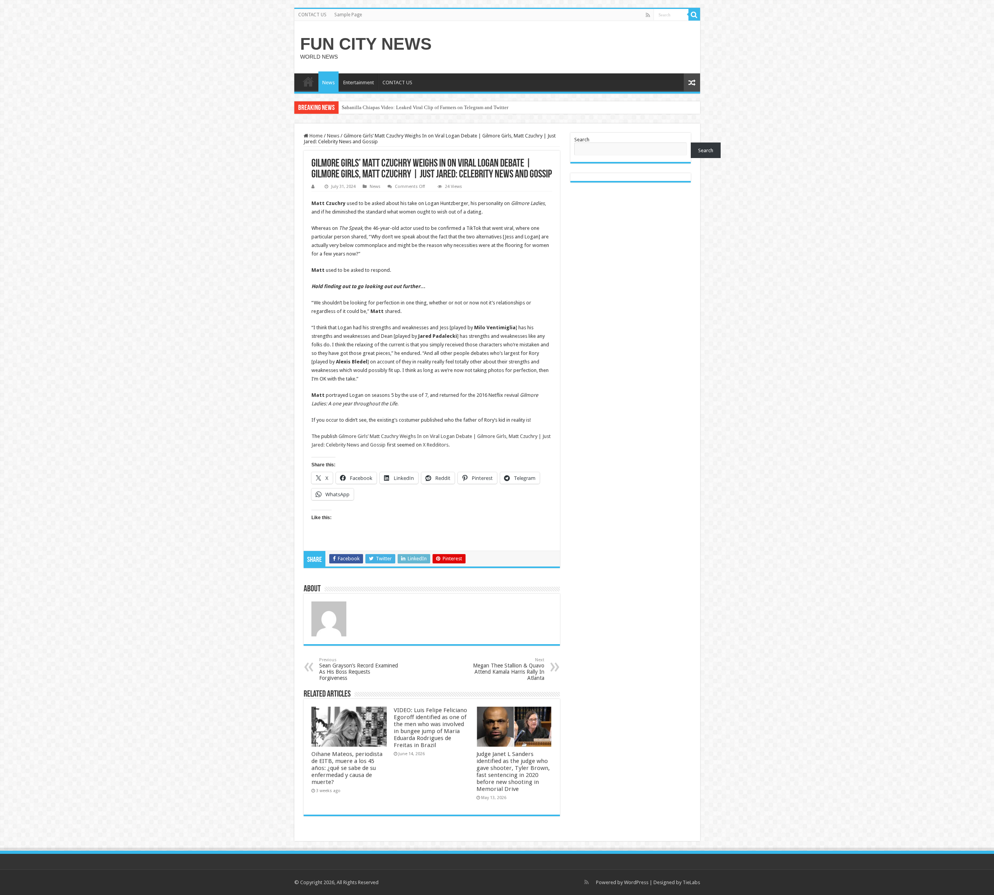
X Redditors (435, 445)
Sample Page (348, 14)
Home (315, 136)
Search (581, 140)
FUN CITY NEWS (366, 44)
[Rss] (648, 15)
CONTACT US (312, 14)
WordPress (636, 882)
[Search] (694, 15)
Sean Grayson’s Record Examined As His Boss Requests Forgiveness (358, 669)
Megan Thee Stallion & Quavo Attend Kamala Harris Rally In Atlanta (508, 669)
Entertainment (358, 82)
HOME (308, 81)
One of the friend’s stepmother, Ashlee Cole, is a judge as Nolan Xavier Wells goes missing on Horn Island (452, 107)
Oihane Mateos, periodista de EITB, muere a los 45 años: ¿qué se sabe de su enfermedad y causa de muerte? (346, 768)
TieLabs (691, 882)
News (328, 82)
